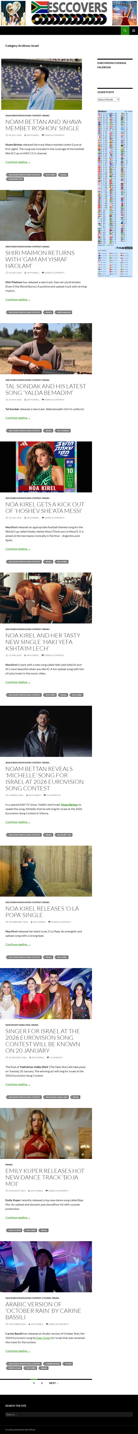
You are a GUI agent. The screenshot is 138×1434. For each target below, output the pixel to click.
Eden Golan (43, 1337)
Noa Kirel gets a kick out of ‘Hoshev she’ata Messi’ (44, 507)
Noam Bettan (15, 179)
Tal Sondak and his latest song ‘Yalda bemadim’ (45, 389)
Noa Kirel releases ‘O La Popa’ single (42, 912)
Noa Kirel (62, 561)
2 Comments (54, 795)
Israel (46, 115)
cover (68, 1364)
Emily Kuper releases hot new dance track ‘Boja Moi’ (44, 1177)
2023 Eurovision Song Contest (23, 498)
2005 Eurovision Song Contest (23, 246)
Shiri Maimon (64, 312)
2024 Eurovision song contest (23, 1298)
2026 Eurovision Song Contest (23, 115)
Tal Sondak (63, 430)
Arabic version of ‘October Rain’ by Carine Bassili (43, 1310)
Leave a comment (55, 135)
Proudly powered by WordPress (20, 1429)
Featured (50, 175)
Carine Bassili (52, 1364)
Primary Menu (133, 30)
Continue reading (17, 161)
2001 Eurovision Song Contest (23, 380)
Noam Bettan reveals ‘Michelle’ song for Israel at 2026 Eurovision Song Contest (44, 778)
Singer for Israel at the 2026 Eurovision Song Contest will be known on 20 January (42, 1040)
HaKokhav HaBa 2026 (17, 1025)
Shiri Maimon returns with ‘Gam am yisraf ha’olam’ (39, 259)
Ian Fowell (33, 135)
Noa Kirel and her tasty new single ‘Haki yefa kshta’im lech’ (42, 642)
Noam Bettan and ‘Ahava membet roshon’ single (43, 125)
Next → (54, 1382)
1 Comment (56, 1057)
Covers (46, 1298)
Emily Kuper (14, 1230)
